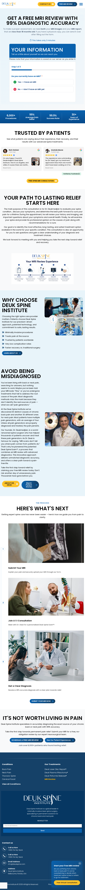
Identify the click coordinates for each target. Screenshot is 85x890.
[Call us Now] (4, 849)
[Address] (4, 871)
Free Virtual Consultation (67, 883)
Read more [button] (7, 168)
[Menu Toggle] (81, 4)
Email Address (14, 861)
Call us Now (13, 847)
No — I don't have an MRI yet (31, 89)
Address (11, 868)
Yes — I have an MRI (27, 82)
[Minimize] (79, 863)
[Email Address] (4, 863)
